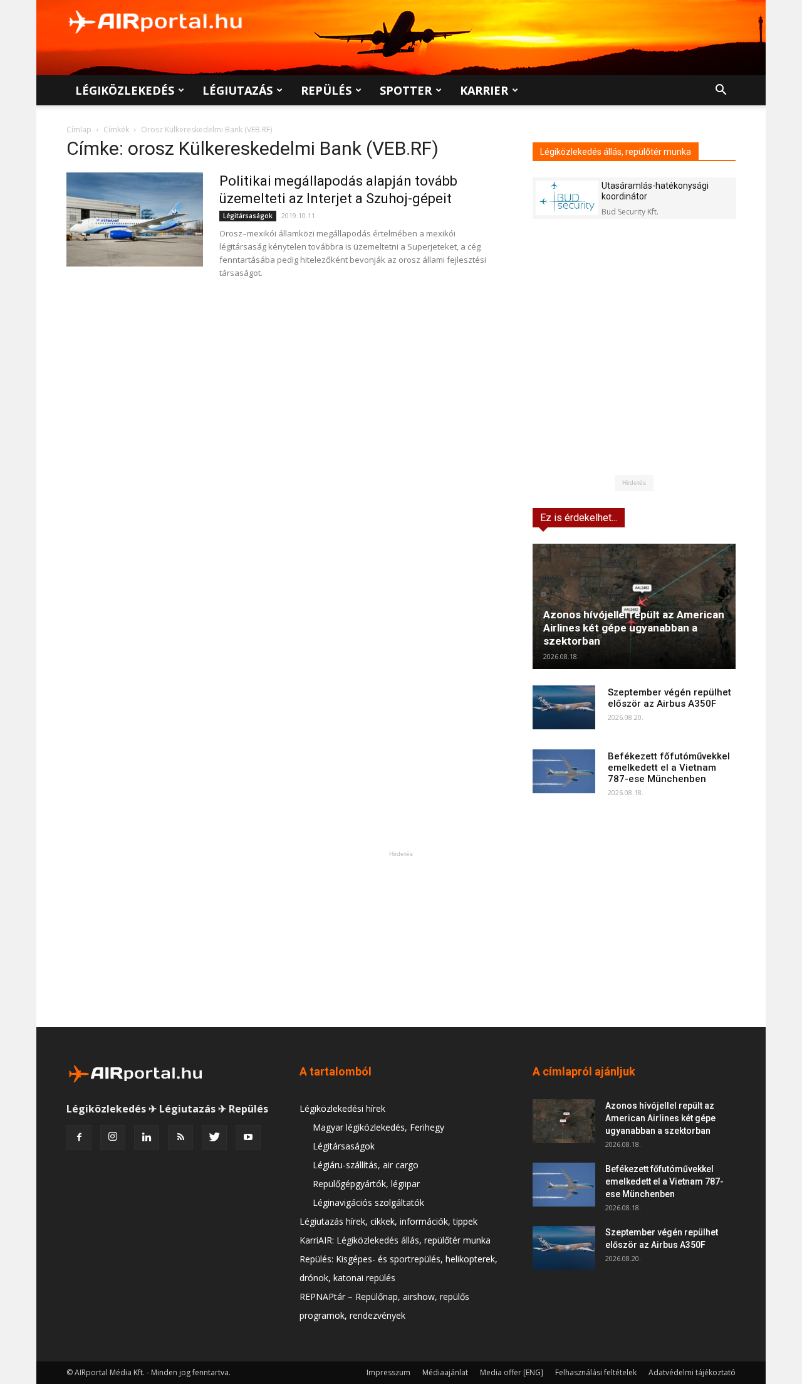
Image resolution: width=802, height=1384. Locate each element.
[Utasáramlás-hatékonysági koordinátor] (567, 198)
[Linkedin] (146, 1137)
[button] (721, 91)
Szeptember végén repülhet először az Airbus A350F (669, 698)
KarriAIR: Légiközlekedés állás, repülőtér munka (395, 1240)
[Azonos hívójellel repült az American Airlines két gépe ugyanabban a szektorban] (634, 606)
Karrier (484, 90)
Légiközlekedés (124, 90)
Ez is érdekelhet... (578, 518)
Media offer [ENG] (511, 1372)
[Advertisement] (401, 938)
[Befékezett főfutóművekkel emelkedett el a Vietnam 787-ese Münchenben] (564, 771)
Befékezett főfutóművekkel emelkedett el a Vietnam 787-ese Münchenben (669, 767)
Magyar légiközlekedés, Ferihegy (378, 1127)
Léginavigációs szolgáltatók (368, 1202)
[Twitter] (214, 1137)
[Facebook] (78, 1137)
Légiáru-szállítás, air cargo (366, 1165)
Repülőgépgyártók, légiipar (366, 1184)
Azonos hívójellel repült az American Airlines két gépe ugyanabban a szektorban (633, 627)
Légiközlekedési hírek (342, 1108)
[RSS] (180, 1137)
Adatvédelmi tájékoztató (692, 1372)
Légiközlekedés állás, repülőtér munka (615, 152)
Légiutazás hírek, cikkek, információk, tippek (388, 1221)
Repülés (326, 90)
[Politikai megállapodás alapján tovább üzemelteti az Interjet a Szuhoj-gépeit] (134, 219)
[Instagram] (112, 1137)
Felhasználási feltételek (596, 1372)
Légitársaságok (248, 215)
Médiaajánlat (445, 1372)
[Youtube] (248, 1137)
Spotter (406, 90)
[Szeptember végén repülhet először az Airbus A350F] (564, 707)
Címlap (78, 129)
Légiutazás (237, 90)
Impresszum (388, 1372)
